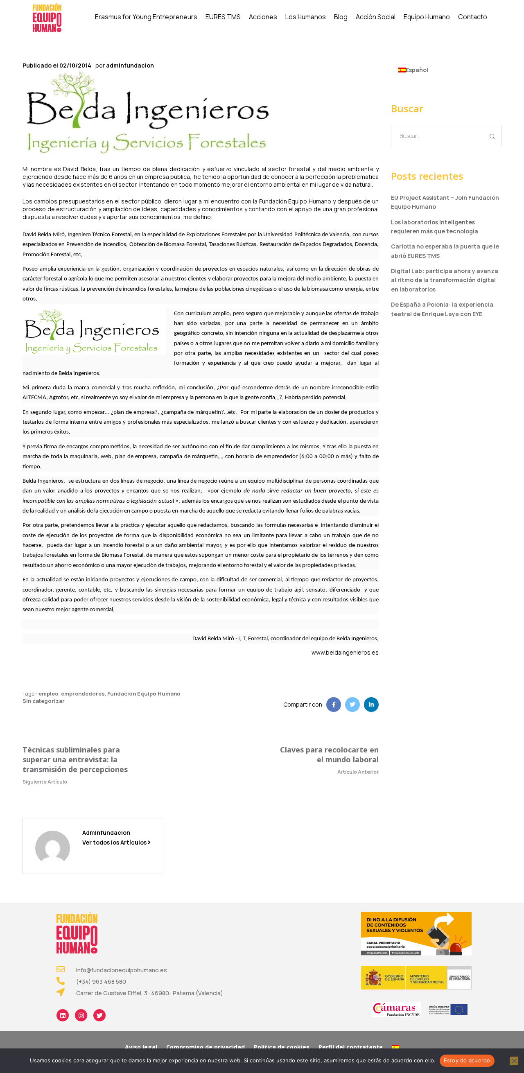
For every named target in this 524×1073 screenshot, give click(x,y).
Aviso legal (141, 1047)
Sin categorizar (44, 701)
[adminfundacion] (52, 847)
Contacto (472, 16)
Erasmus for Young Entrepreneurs (146, 16)
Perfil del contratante (350, 1047)
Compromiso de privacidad (205, 1047)
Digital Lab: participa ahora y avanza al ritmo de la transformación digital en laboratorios (444, 280)
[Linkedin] (62, 1015)
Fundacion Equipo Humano (144, 693)
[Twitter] (99, 1015)
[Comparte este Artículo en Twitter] (352, 704)
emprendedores (83, 693)
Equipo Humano (427, 16)
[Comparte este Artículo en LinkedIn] (371, 704)
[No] (514, 1061)
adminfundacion (130, 65)
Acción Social (375, 16)
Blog (341, 16)
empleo (48, 693)
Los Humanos (305, 16)
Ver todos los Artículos (115, 842)
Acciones (263, 16)
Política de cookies (281, 1047)
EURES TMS (223, 16)
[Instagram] (81, 1015)
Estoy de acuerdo (467, 1060)
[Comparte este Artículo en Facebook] (333, 704)
